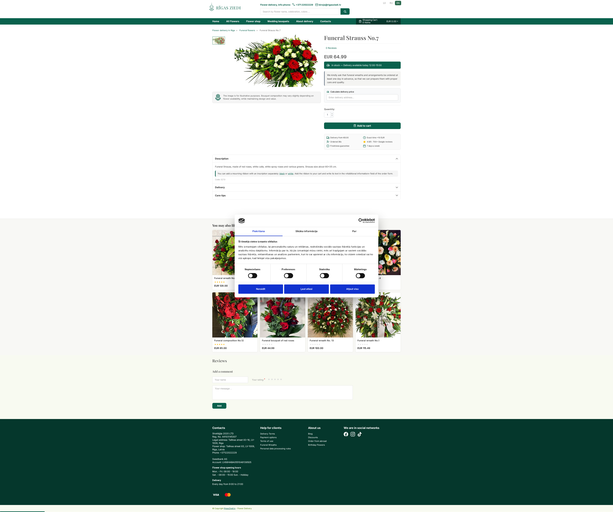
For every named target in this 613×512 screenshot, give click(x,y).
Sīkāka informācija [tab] (306, 231)
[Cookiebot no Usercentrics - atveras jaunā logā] (361, 220)
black (282, 173)
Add (219, 405)
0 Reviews (331, 48)
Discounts (313, 437)
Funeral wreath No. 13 (322, 340)
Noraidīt (260, 288)
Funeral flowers (247, 30)
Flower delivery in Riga (223, 30)
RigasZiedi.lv (229, 508)
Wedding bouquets (278, 21)
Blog (310, 433)
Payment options (268, 437)
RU (391, 3)
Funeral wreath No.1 (368, 340)
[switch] (286, 274)
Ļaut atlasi (306, 288)
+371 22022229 (304, 4)
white (290, 173)
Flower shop (253, 21)
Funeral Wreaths (268, 445)
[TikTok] (359, 434)
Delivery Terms (267, 433)
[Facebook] (346, 434)
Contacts (325, 21)
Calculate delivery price (342, 91)
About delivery (304, 21)
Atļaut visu (352, 288)
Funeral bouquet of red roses (278, 340)
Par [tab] (354, 231)
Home (215, 21)
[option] (218, 40)
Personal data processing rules (275, 448)
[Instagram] (353, 434)
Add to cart (364, 125)
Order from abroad (317, 441)
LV (384, 3)
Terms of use (266, 441)
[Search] (345, 11)
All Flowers (232, 21)
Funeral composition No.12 (229, 340)
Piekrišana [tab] (258, 231)
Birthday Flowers (316, 445)
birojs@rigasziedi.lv (330, 4)
